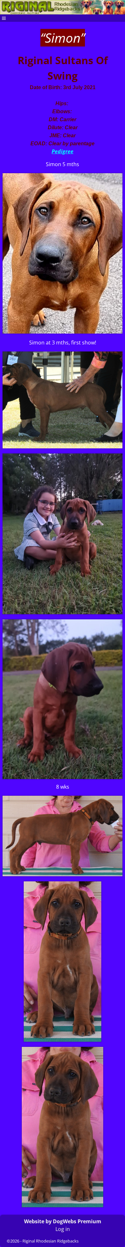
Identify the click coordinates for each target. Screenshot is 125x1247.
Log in (62, 1229)
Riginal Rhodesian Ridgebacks (50, 1241)
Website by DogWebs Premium (62, 1221)
